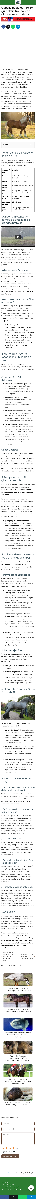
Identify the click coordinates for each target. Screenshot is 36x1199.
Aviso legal (5, 1182)
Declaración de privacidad (10, 1187)
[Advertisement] (18, 48)
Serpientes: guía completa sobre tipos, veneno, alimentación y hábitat (8, 956)
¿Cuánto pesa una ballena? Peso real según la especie (27, 956)
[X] (8, 27)
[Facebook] (3, 27)
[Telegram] (18, 27)
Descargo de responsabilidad (11, 1189)
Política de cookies (8, 1185)
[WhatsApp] (13, 27)
